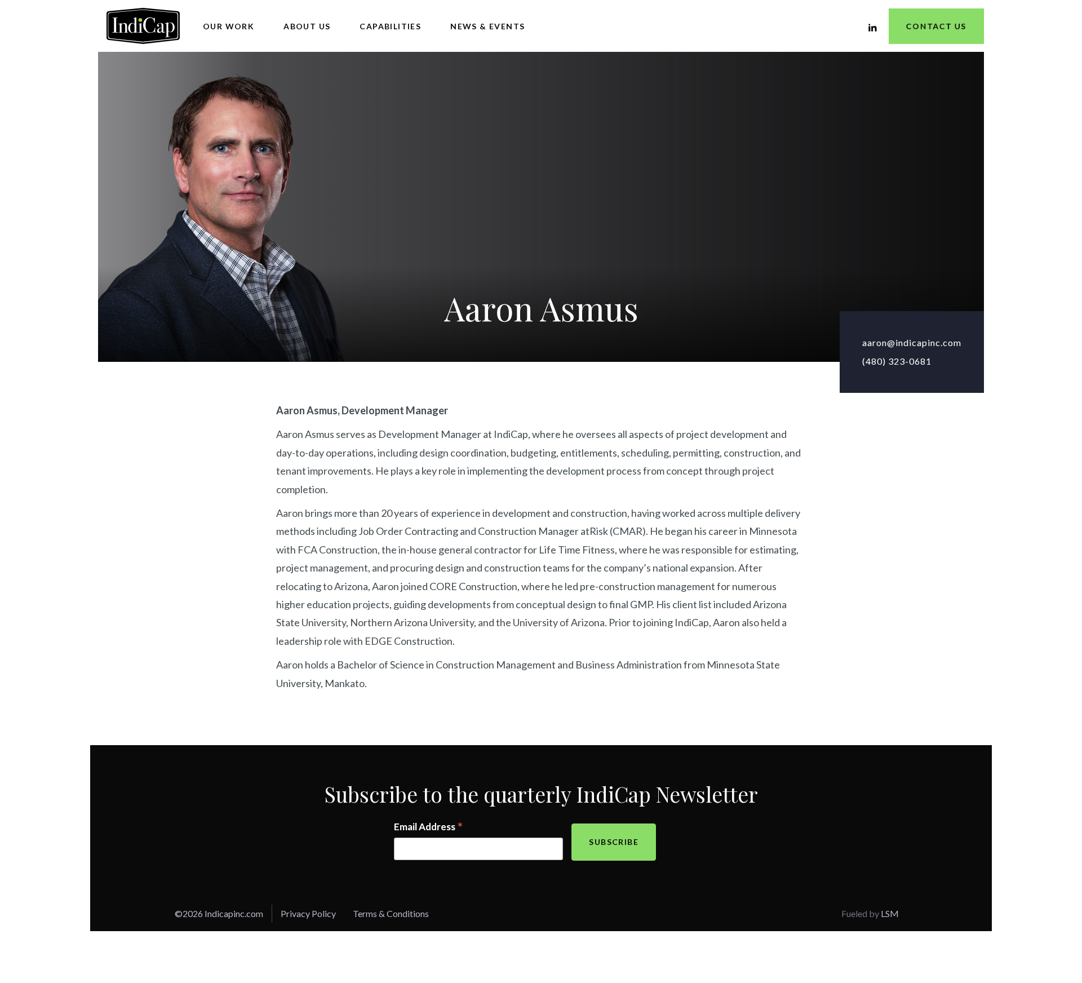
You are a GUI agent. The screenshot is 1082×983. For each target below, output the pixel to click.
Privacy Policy (308, 913)
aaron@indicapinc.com (911, 342)
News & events (487, 26)
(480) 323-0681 (897, 361)
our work (228, 26)
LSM (890, 913)
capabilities (390, 26)
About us (306, 26)
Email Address (428, 827)
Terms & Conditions (391, 913)
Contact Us (936, 26)
